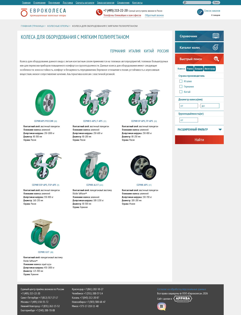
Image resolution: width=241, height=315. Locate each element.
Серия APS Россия (43, 121)
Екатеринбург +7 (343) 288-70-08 (38, 310)
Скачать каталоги (85, 2)
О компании (39, 2)
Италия (134, 50)
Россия (163, 50)
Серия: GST (43, 252)
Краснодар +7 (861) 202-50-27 (87, 289)
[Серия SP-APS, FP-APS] (144, 102)
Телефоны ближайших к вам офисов (122, 15)
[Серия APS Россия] (45, 102)
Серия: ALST (92, 184)
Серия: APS (142, 184)
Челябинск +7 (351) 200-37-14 (87, 293)
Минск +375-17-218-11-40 (85, 306)
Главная (26, 2)
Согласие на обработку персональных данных (181, 289)
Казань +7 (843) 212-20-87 (85, 297)
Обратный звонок (154, 15)
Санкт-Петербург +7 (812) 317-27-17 (39, 297)
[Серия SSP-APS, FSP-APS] (45, 166)
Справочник (123, 2)
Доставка (68, 2)
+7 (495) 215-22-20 (115, 10)
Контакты (137, 2)
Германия (117, 50)
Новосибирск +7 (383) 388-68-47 (89, 302)
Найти (199, 139)
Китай (149, 50)
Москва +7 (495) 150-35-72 (34, 302)
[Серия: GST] (45, 233)
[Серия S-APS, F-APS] (95, 102)
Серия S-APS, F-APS (93, 121)
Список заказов (212, 10)
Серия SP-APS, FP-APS (142, 121)
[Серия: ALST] (95, 166)
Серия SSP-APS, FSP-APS (44, 184)
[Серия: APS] (144, 166)
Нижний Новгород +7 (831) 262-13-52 (40, 306)
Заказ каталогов (105, 2)
